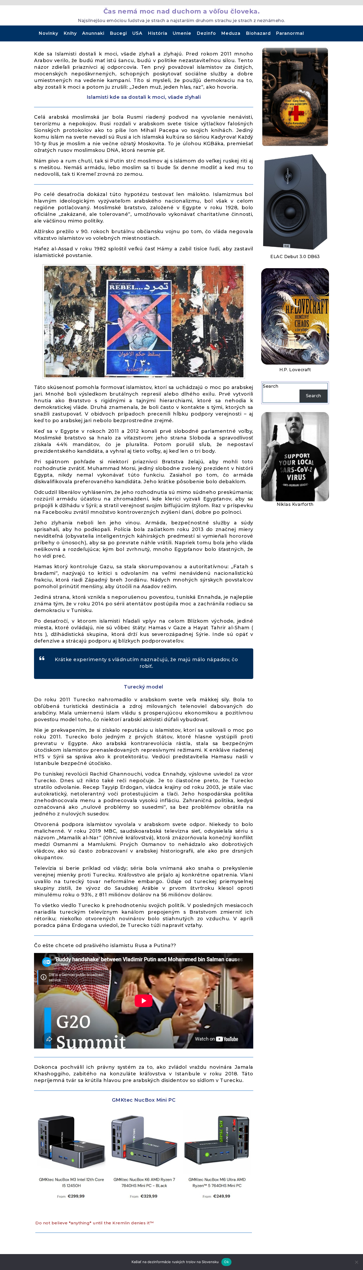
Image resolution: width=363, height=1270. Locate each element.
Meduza (230, 33)
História (157, 33)
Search (270, 386)
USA (137, 33)
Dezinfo (206, 33)
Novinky (48, 33)
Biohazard (258, 33)
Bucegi (118, 33)
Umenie (182, 33)
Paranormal (290, 33)
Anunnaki (93, 33)
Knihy (70, 33)
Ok (226, 1262)
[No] (356, 1262)
